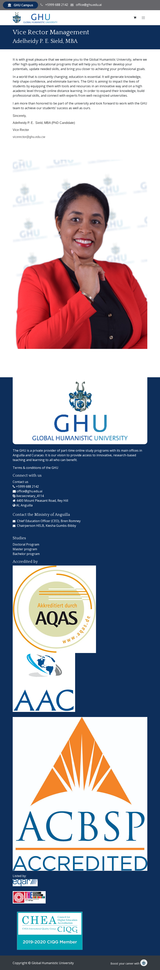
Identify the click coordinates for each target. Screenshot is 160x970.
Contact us (20, 482)
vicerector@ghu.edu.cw (29, 137)
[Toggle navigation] (143, 18)
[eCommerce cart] (135, 17)
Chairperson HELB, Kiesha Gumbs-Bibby (46, 525)
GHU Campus (23, 5)
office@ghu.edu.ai (89, 5)
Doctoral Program (26, 544)
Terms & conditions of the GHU (35, 468)
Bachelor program (26, 554)
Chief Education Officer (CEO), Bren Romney (49, 521)
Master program (25, 549)
